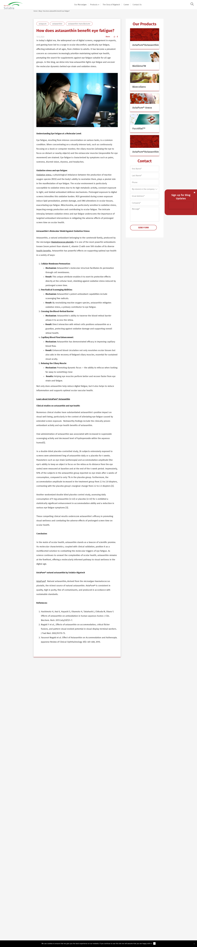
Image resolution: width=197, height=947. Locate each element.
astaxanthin (57, 24)
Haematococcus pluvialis (62, 242)
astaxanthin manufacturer (79, 24)
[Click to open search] (192, 5)
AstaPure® (41, 581)
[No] (194, 944)
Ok (154, 943)
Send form (143, 227)
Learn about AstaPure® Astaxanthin (53, 399)
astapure (42, 24)
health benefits (43, 250)
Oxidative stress (43, 175)
